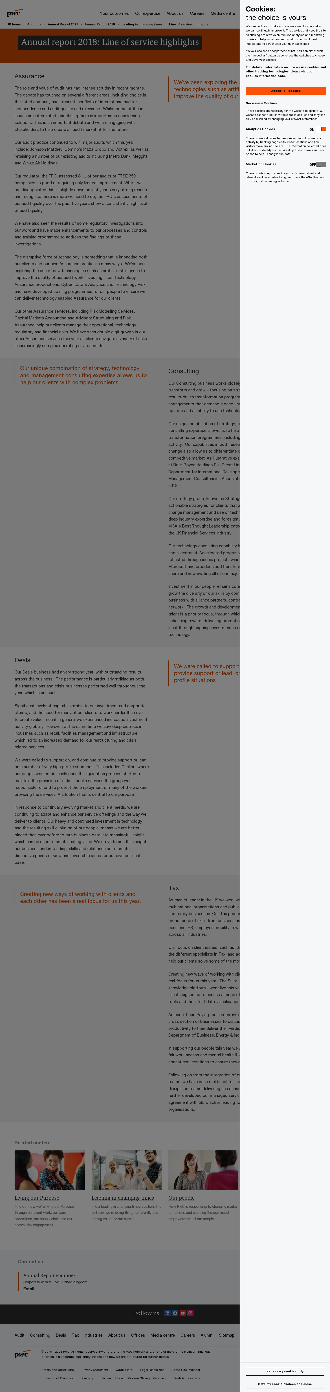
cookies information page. (266, 76)
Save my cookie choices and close (285, 1384)
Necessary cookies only (285, 1371)
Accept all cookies (286, 90)
